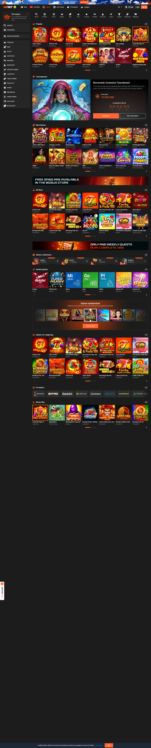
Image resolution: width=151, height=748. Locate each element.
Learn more (99, 745)
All (146, 24)
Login (137, 7)
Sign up (144, 7)
